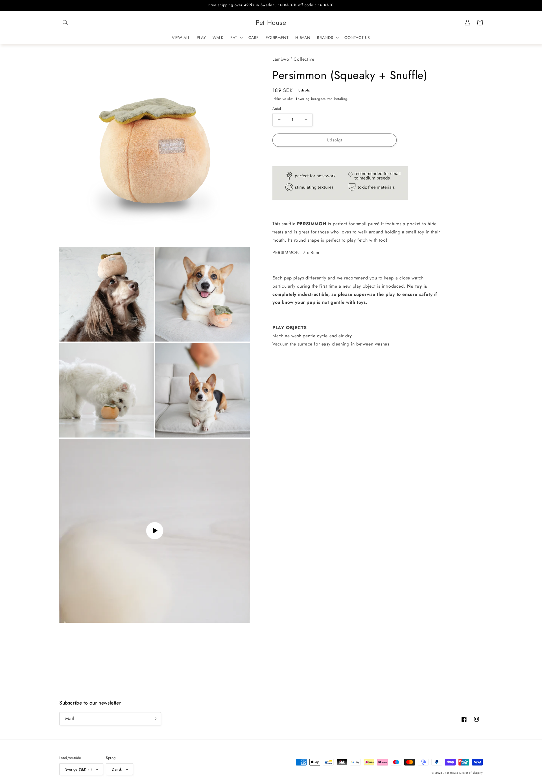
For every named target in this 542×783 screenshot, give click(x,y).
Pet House (452, 773)
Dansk (117, 769)
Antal (276, 108)
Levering (303, 98)
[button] (65, 22)
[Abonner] (154, 718)
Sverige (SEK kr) (78, 769)
